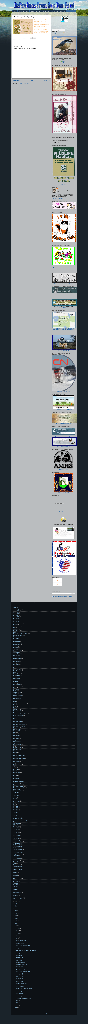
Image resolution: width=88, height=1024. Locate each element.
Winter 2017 (15, 886)
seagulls (15, 793)
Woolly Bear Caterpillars (18, 897)
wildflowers (15, 875)
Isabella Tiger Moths (17, 710)
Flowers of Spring (19, 978)
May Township (16, 738)
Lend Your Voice (54, 11)
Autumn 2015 (16, 616)
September (18, 932)
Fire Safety (15, 681)
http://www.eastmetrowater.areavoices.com (63, 409)
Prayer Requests (16, 777)
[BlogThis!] (32, 38)
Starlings (15, 821)
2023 (16, 906)
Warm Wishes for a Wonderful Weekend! (24, 988)
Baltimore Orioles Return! (21, 996)
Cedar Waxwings (16, 644)
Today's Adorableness (17, 854)
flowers (14, 687)
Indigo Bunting (16, 709)
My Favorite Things (17, 753)
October (17, 930)
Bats (14, 627)
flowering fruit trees (17, 686)
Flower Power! (18, 952)
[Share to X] (33, 38)
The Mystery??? (19, 955)
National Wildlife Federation (19, 758)
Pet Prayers (15, 769)
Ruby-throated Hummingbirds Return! (23, 998)
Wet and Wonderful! (20, 986)
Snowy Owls (15, 798)
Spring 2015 (15, 809)
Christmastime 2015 (17, 650)
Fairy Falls (15, 680)
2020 (16, 911)
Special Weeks (16, 803)
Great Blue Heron (17, 698)
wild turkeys (15, 874)
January (17, 1005)
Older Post (46, 80)
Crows (14, 663)
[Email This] (30, 38)
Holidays (15, 704)
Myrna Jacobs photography (19, 755)
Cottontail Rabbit (16, 656)
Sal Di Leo (15, 792)
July (17, 935)
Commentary (16, 652)
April (17, 1000)
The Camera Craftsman (18, 841)
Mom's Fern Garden (17, 747)
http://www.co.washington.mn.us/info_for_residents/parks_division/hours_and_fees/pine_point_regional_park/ (63, 329)
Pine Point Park (16, 772)
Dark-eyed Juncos (17, 666)
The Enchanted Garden (18, 843)
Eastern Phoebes (16, 675)
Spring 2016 (15, 810)
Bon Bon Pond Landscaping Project (20, 633)
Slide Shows (21, 11)
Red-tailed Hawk (16, 783)
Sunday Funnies (16, 835)
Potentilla (15, 775)
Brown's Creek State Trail (18, 635)
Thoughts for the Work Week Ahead (20, 850)
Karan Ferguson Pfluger (18, 715)
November (18, 928)
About (27, 11)
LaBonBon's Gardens (17, 721)
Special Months (16, 801)
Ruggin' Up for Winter (17, 790)
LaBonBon (60, 188)
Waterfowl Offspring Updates (21, 964)
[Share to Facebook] (34, 38)
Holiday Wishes (19, 947)
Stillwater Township (17, 824)
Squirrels (15, 815)
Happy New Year (16, 700)
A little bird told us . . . (20, 976)
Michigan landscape (17, 741)
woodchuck (15, 895)
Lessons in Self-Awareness (18, 730)
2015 (16, 920)
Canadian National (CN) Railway (20, 643)
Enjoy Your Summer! (20, 943)
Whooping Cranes (17, 870)
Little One (15, 733)
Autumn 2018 (16, 621)
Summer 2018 (16, 832)
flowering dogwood (17, 684)
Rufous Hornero (16, 789)
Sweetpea (15, 837)
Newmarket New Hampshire (19, 760)
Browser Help (46, 11)
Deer (14, 667)
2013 (16, 923)
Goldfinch (15, 693)
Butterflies (15, 636)
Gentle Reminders (17, 692)
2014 (16, 922)
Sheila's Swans (16, 795)
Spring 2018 (15, 813)
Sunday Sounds (19, 960)
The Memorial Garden (17, 846)
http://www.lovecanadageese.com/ (63, 446)
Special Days (16, 800)
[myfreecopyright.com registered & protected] (44, 602)
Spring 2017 (15, 812)
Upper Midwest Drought (18, 861)
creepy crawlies (16, 661)
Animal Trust (15, 612)
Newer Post (16, 80)
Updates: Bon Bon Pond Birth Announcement (25, 991)
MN (14, 746)
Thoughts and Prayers (17, 849)
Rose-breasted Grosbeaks (18, 786)
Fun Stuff (15, 690)
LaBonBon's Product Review (19, 726)
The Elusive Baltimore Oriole (21, 983)
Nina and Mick (16, 761)
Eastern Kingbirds (17, 673)
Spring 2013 (15, 806)
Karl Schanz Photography (18, 716)
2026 (16, 903)
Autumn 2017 (16, 619)
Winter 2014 (15, 881)
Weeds (14, 867)
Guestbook (38, 11)
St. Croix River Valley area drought (20, 820)
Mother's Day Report (20, 973)
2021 (16, 910)
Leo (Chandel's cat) (17, 729)
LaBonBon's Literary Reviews (19, 724)
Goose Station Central (17, 696)
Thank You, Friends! (20, 995)
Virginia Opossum (17, 864)
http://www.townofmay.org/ (63, 350)
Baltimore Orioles (16, 626)
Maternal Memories (20, 974)
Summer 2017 (16, 830)
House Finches (16, 707)
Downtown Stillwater (17, 669)
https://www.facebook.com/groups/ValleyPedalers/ (63, 283)
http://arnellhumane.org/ (63, 469)
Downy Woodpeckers (17, 670)
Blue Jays (15, 632)
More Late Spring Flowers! (21, 940)
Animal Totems (16, 610)
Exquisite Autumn (16, 678)
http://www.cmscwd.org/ (63, 307)
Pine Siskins (15, 773)
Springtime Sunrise (19, 966)
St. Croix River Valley (17, 818)
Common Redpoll (16, 653)
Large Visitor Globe (59, 511)
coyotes (15, 659)
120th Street (15, 607)
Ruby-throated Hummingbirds (19, 787)
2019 (16, 913)
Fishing (14, 683)
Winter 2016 (15, 884)
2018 (16, 915)
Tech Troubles (16, 838)
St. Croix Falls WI (16, 817)
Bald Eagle (15, 624)
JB (13, 712)
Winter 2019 (15, 889)
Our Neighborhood (17, 764)
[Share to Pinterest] (35, 38)
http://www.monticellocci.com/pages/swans (63, 436)
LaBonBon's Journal (17, 723)
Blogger (46, 1013)
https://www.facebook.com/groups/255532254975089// (63, 267)
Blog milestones (16, 630)
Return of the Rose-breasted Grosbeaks (24, 990)
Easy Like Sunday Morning (18, 676)
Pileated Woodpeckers (18, 770)
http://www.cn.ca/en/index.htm (63, 391)
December (18, 926)
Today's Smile (16, 855)
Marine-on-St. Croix (17, 736)
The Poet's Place (16, 847)
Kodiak (14, 720)
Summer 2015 (16, 829)
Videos (14, 863)
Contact (32, 11)
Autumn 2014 (16, 615)
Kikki (14, 718)
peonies (15, 767)
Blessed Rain (16, 629)
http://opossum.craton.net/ (63, 492)
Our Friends (62, 11)
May (17, 938)
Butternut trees (16, 638)
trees (14, 857)
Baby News (18, 948)
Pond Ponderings (19, 993)
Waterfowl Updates (19, 957)
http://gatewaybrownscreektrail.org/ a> (63, 293)
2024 (16, 905)
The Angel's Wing (19, 981)
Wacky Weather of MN (17, 866)
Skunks (14, 797)
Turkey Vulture (16, 860)
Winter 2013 (15, 880)
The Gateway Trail (17, 844)
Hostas (14, 706)
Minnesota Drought (17, 744)
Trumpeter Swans (17, 858)
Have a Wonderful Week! (21, 984)
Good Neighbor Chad (17, 695)
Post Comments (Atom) (24, 83)
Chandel (15, 646)
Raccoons (15, 780)
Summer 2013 (16, 826)
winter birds (15, 890)
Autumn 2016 (16, 618)
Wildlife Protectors (17, 877)
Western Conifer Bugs (17, 869)
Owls (14, 766)
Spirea (14, 804)
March (17, 1002)
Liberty (14, 732)
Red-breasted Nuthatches (18, 781)
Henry (14, 701)
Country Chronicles (17, 658)
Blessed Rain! (18, 953)
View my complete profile (57, 198)
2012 (16, 925)
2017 (16, 917)
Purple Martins (16, 778)
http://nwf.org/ (63, 184)
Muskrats (15, 752)
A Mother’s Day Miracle (20, 969)
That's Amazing (16, 840)
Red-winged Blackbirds (18, 784)
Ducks (14, 672)
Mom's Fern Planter (17, 749)
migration (15, 743)
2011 (16, 1007)
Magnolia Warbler (17, 735)
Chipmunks (15, 649)
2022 (16, 908)
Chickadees (15, 647)
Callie (14, 639)
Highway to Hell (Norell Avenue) (19, 703)
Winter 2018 (15, 887)
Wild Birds (15, 872)
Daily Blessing (19, 39)
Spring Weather (19, 968)
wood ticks (15, 894)
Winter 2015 (15, 883)
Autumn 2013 (16, 613)
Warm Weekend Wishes (20, 962)
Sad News (18, 979)
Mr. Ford (15, 750)
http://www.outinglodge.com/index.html (63, 423)
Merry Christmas (16, 740)
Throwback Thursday (17, 852)
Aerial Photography (17, 609)
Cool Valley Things (17, 655)
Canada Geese (16, 641)
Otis (14, 763)
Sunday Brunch (16, 833)
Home (15, 11)
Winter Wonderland (17, 892)
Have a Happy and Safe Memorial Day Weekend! (26, 950)
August (17, 933)
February (18, 1004)
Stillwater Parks (16, 823)
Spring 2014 (15, 807)
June (17, 937)
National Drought (16, 756)
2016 (16, 918)
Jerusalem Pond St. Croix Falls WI (20, 713)
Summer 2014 (16, 827)
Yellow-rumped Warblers (18, 898)
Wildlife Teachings (17, 878)
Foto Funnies (16, 689)
